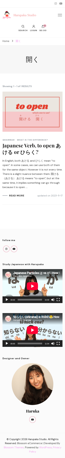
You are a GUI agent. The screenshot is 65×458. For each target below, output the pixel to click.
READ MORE (16, 195)
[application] (32, 286)
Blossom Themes (14, 447)
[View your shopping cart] (43, 27)
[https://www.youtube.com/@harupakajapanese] (14, 249)
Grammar (8, 140)
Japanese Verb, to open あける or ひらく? (31, 148)
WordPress (45, 447)
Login (33, 30)
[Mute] (52, 299)
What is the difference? (32, 140)
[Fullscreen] (58, 299)
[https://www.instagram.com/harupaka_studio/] (6, 249)
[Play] (6, 299)
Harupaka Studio (25, 15)
